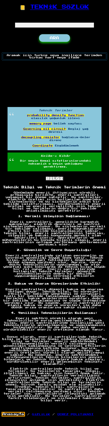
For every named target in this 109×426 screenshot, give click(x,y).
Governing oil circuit (44, 129)
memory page (40, 124)
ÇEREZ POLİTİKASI (75, 414)
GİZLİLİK (41, 414)
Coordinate (43, 146)
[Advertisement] (54, 82)
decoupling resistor (40, 137)
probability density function (55, 115)
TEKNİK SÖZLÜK (59, 7)
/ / (48, 414)
